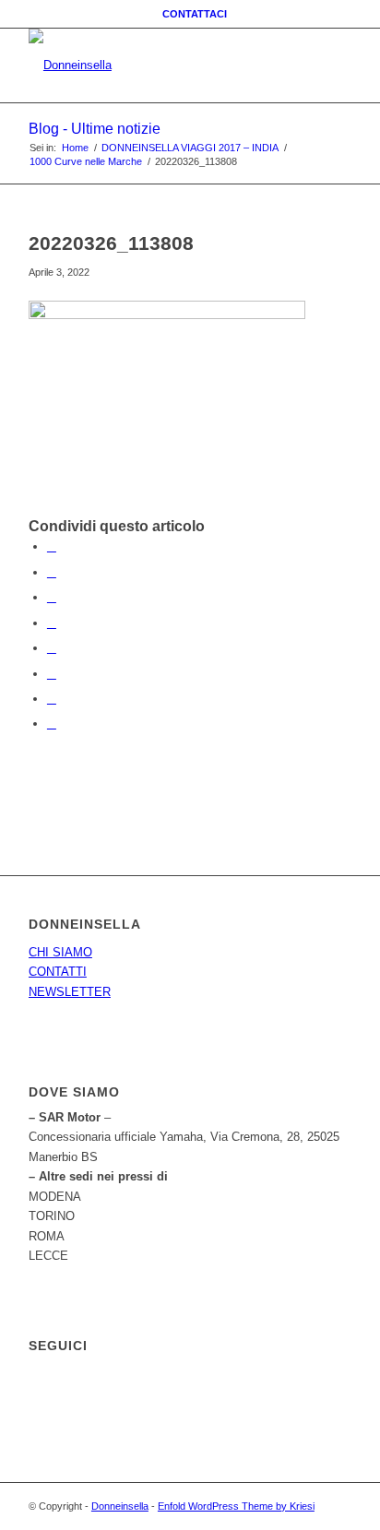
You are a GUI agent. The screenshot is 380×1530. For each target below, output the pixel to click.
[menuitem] (194, 13)
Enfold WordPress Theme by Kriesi (236, 1506)
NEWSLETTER (70, 992)
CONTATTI (58, 971)
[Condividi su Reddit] (51, 699)
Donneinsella (119, 1506)
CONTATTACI (194, 13)
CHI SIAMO (60, 952)
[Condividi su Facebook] (51, 546)
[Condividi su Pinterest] (51, 597)
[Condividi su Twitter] (51, 572)
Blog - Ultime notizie (94, 128)
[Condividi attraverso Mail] (51, 723)
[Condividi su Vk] (51, 674)
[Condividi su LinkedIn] (51, 623)
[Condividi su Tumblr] (51, 648)
